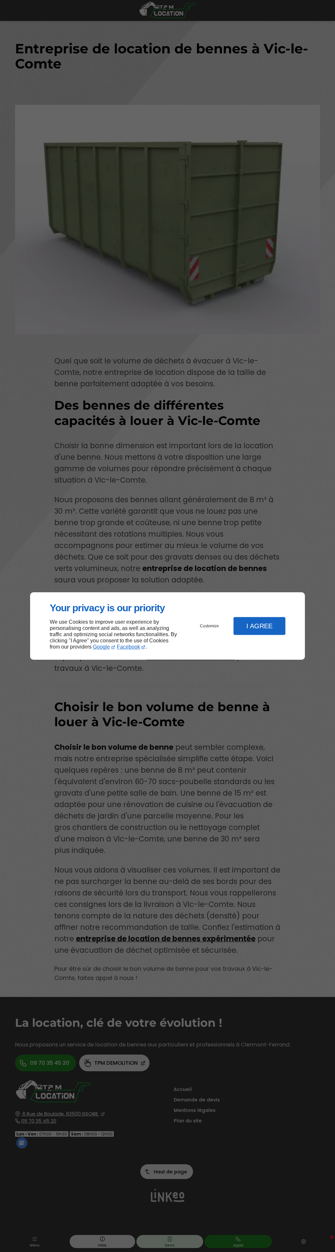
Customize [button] (209, 626)
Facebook (128, 647)
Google (101, 647)
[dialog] (167, 626)
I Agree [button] (259, 626)
